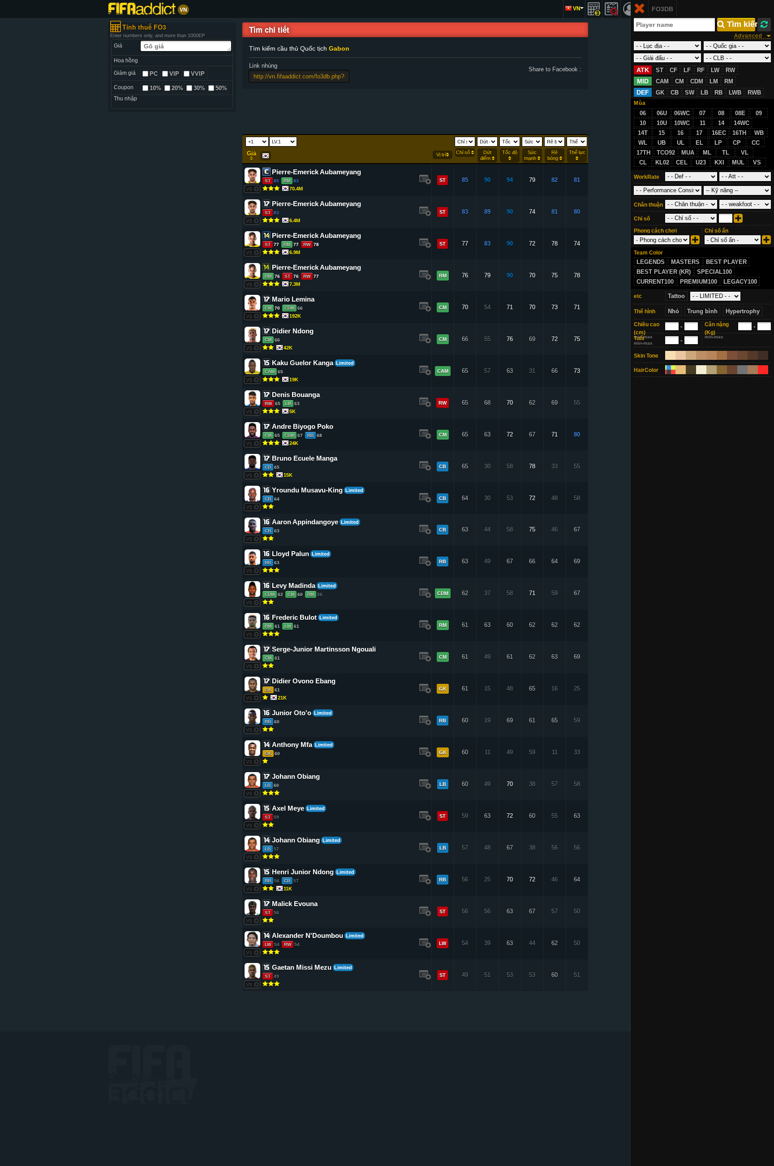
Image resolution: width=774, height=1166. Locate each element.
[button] (423, 178)
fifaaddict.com (153, 1074)
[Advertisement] (172, 253)
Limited (345, 363)
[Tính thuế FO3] (593, 9)
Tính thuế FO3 (144, 26)
